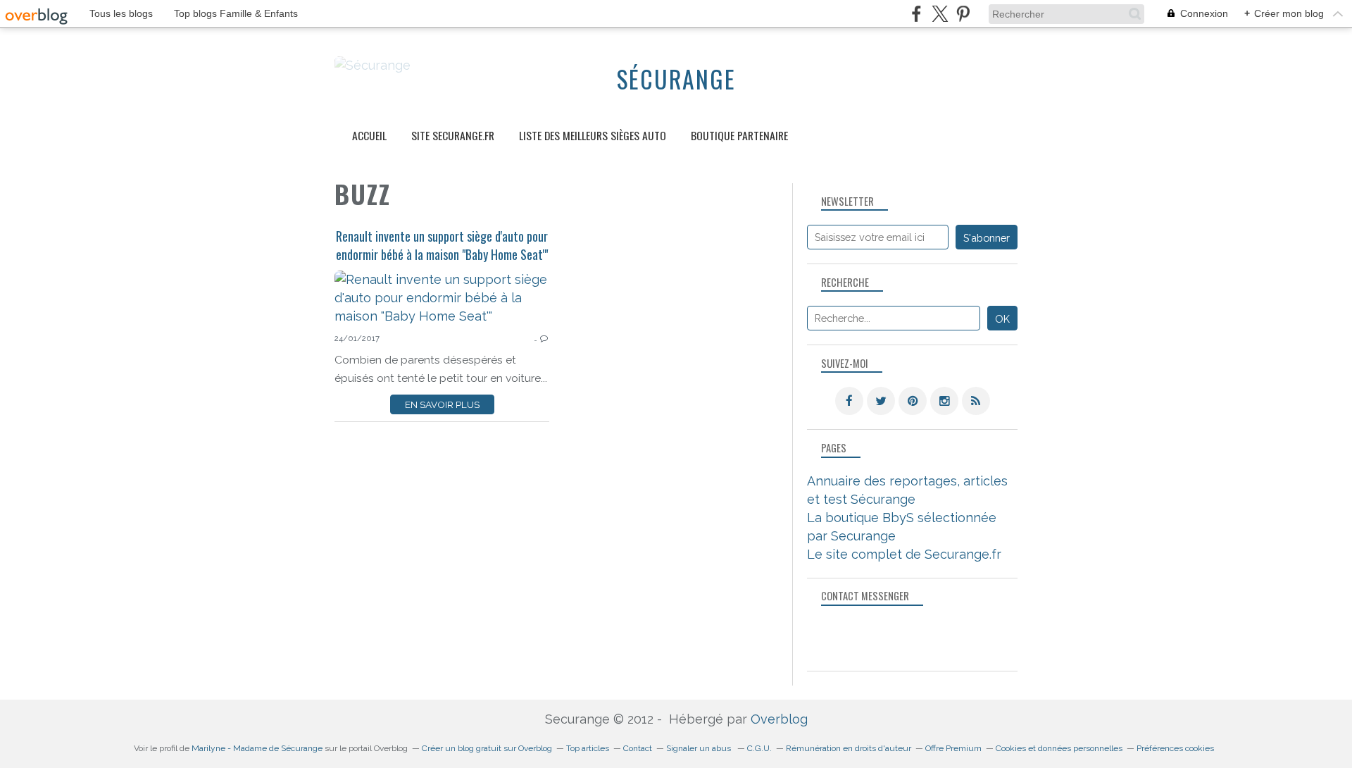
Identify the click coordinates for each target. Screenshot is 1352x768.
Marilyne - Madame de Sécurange (257, 748)
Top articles (587, 748)
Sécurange (676, 79)
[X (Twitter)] (940, 14)
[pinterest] (963, 14)
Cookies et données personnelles (1059, 748)
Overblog (779, 719)
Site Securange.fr (452, 135)
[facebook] (916, 14)
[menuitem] (369, 135)
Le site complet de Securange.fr (904, 554)
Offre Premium (953, 748)
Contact (637, 748)
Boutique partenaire (739, 135)
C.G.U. (759, 748)
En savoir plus (442, 404)
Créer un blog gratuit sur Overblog (487, 748)
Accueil (369, 135)
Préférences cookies (1175, 748)
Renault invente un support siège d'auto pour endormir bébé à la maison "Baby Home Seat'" (442, 245)
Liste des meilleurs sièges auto (592, 135)
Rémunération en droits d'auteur (848, 748)
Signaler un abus (699, 748)
